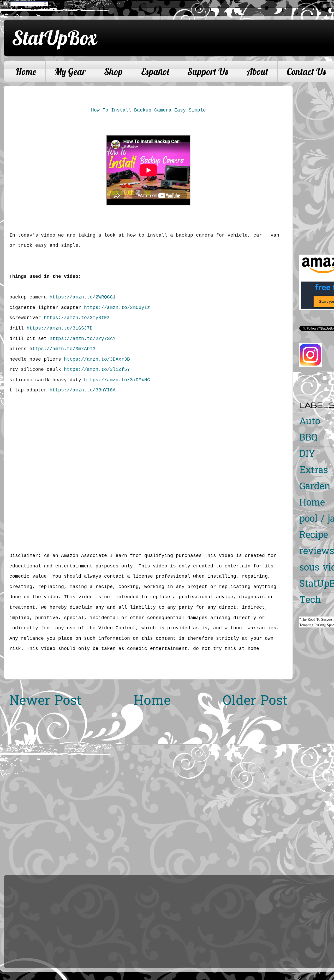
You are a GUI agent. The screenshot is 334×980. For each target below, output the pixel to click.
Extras (313, 471)
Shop (113, 71)
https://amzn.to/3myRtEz (77, 317)
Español (155, 71)
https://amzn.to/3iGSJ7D (60, 328)
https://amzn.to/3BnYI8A (83, 390)
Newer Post (45, 701)
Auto (309, 422)
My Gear (70, 71)
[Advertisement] (316, 164)
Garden (314, 487)
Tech (310, 601)
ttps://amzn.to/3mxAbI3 (64, 348)
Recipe (313, 536)
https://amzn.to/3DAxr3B (97, 359)
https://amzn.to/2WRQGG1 (83, 297)
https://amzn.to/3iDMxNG (117, 380)
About (257, 71)
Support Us (207, 71)
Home (25, 71)
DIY (307, 454)
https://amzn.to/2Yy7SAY (83, 338)
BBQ (308, 438)
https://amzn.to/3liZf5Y (97, 369)
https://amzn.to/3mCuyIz (117, 307)
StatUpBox (54, 37)
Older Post (255, 701)
